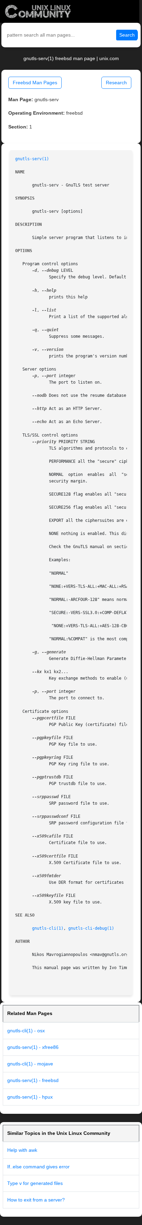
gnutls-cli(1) (47, 928)
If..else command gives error (38, 1166)
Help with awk (22, 1150)
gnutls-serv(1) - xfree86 (33, 1047)
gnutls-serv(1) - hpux (30, 1097)
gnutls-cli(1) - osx (26, 1030)
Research (116, 82)
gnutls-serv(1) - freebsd (33, 1080)
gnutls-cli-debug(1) (91, 928)
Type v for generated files (35, 1183)
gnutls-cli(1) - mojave (30, 1063)
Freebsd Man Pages (35, 82)
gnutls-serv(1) (32, 158)
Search (127, 35)
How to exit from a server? (36, 1200)
